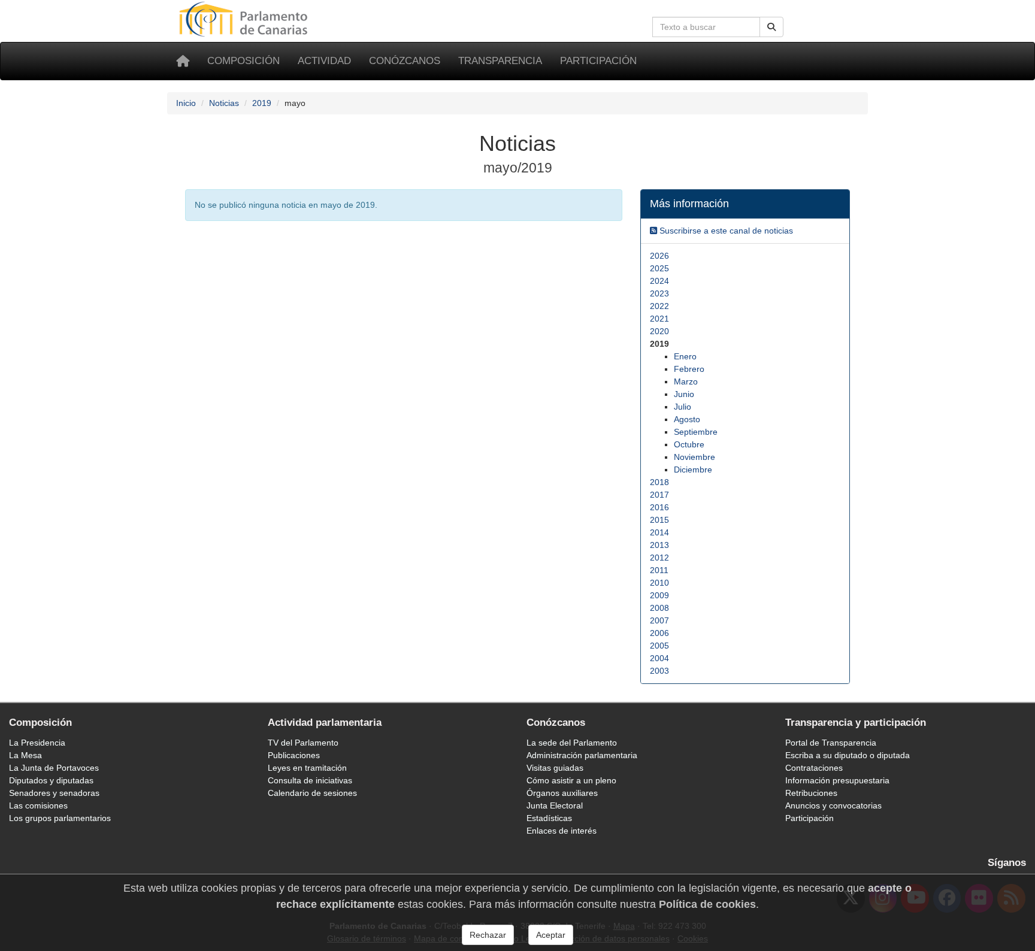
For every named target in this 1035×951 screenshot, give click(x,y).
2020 (659, 331)
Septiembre (696, 432)
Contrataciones (814, 768)
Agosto (687, 419)
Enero (685, 356)
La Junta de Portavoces (54, 768)
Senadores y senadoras (54, 793)
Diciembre (693, 469)
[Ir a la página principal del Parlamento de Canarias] (245, 18)
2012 (659, 557)
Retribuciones (811, 793)
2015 (659, 520)
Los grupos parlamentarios (60, 818)
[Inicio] (182, 61)
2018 (659, 482)
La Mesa (25, 755)
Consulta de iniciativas (310, 780)
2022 (659, 306)
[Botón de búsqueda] (771, 27)
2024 (659, 281)
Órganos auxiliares (562, 793)
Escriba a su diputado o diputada (847, 755)
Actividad (324, 60)
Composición (243, 60)
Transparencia (500, 60)
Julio (682, 406)
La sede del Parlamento (571, 742)
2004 (659, 658)
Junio (684, 394)
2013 (659, 545)
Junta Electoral (554, 805)
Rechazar (488, 935)
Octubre (689, 444)
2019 (261, 103)
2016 (659, 507)
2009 (659, 595)
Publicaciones (294, 755)
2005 (659, 645)
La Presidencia (37, 742)
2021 (659, 318)
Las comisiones (38, 805)
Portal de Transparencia (830, 742)
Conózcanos (404, 60)
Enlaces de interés (561, 830)
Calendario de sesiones (312, 793)
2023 (659, 293)
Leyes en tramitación (307, 768)
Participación (598, 60)
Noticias (224, 103)
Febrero (689, 369)
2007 (659, 620)
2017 (659, 494)
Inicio (186, 103)
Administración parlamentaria (581, 755)
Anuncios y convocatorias (833, 805)
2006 (659, 633)
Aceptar (550, 935)
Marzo (686, 381)
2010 (659, 582)
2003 (659, 671)
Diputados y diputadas (51, 780)
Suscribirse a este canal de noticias (725, 230)
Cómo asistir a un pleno (571, 780)
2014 (659, 532)
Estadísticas (549, 818)
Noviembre (694, 457)
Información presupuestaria (837, 780)
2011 (659, 570)
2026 (659, 256)
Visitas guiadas (554, 768)
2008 (659, 608)
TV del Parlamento (303, 742)
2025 (659, 268)
